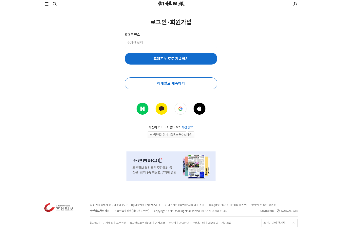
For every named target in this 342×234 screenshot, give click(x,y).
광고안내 (184, 223)
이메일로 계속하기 (171, 83)
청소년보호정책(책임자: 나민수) (131, 211)
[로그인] (295, 4)
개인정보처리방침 (99, 211)
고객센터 (121, 223)
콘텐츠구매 (198, 223)
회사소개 (95, 223)
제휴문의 (213, 223)
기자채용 (108, 223)
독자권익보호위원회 (140, 223)
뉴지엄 (172, 223)
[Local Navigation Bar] (46, 4)
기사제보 (160, 223)
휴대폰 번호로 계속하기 (171, 58)
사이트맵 (226, 223)
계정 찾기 (187, 127)
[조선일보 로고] (171, 4)
